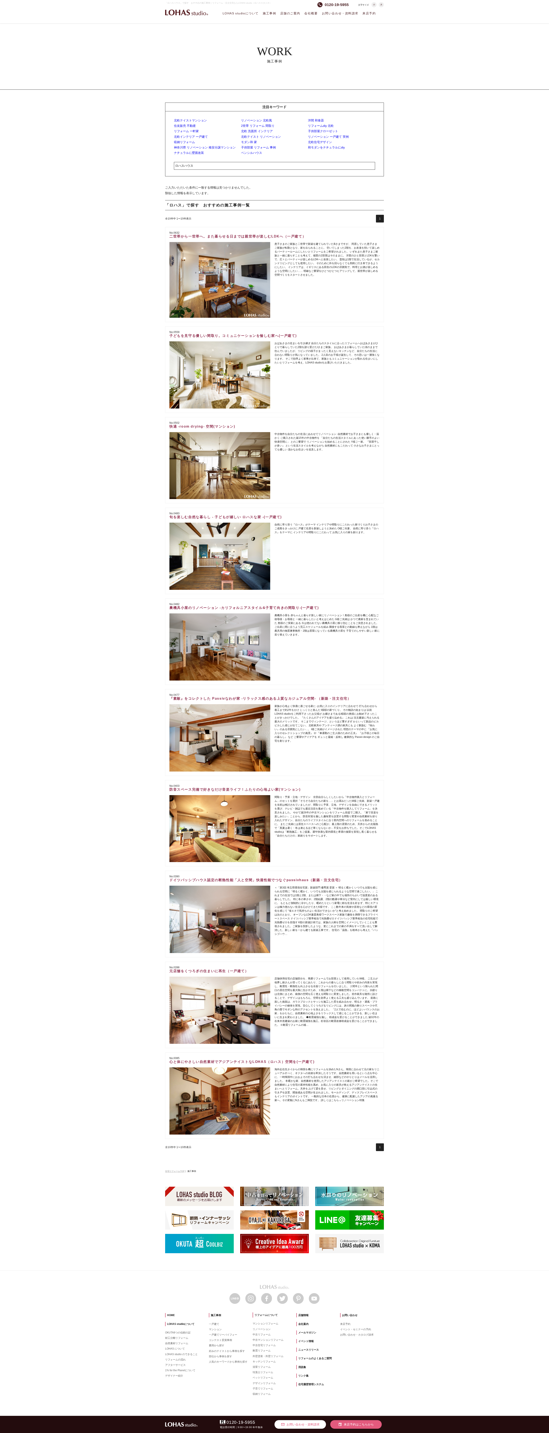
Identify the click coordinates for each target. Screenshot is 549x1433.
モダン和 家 (249, 142)
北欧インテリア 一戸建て (191, 136)
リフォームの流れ (175, 1359)
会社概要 (311, 13)
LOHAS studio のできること (181, 1354)
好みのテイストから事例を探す (227, 1351)
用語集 (302, 1367)
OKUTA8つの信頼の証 (178, 1332)
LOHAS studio (186, 12)
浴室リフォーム (262, 1366)
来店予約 (369, 13)
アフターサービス (175, 1364)
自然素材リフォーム (176, 1343)
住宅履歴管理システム (311, 1384)
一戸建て (214, 1324)
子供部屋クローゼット (323, 131)
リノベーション (262, 1329)
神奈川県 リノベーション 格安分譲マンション (205, 147)
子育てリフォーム (263, 1388)
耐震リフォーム (262, 1350)
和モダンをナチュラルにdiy (326, 147)
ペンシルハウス (251, 152)
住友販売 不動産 (185, 125)
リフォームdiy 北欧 (321, 125)
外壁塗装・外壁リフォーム (268, 1356)
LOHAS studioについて (240, 13)
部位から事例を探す (220, 1356)
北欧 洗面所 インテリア (257, 131)
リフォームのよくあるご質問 (315, 1358)
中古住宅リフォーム (264, 1345)
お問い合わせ (349, 1315)
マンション (215, 1329)
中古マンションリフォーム (268, 1339)
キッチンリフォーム (264, 1361)
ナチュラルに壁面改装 (189, 152)
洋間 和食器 (316, 120)
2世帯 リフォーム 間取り (257, 125)
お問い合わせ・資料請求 (340, 13)
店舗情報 (303, 1315)
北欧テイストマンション (190, 120)
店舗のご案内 (290, 13)
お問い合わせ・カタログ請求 (357, 1334)
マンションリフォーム (265, 1323)
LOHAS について (175, 1348)
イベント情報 (306, 1341)
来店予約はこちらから (356, 1424)
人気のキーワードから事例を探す (228, 1361)
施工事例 (269, 13)
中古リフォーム (262, 1334)
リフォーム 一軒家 (186, 131)
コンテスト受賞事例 (220, 1340)
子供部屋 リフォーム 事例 (258, 147)
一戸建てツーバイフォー (223, 1334)
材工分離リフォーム (176, 1337)
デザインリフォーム (264, 1383)
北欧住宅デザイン (320, 142)
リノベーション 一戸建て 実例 (328, 136)
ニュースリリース (308, 1349)
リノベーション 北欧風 (256, 120)
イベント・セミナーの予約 (355, 1329)
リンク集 (303, 1375)
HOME (171, 1315)
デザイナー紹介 (174, 1375)
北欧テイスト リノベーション (261, 136)
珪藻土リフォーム (263, 1372)
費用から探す (216, 1345)
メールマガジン (307, 1332)
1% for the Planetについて (180, 1370)
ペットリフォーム (263, 1377)
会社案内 (303, 1324)
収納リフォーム (184, 142)
